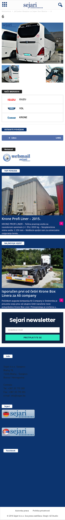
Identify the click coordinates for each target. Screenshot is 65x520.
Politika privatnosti (41, 510)
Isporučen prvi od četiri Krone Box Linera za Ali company (28, 293)
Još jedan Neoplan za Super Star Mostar (30, 11)
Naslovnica (6, 11)
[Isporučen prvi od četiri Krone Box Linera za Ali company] (32, 268)
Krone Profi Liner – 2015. (21, 219)
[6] (32, 43)
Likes (58, 137)
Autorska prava (22, 510)
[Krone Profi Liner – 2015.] (32, 195)
